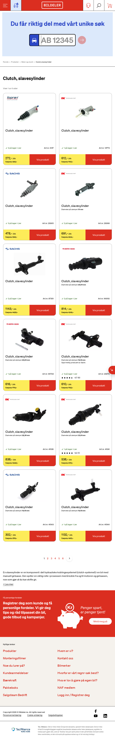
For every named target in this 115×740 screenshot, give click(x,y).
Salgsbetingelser (55, 715)
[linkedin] (105, 716)
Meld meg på (100, 621)
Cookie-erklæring (34, 715)
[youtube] (95, 716)
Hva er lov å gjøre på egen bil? (77, 680)
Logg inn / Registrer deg (74, 695)
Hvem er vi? (65, 651)
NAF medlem (66, 687)
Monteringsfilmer (14, 658)
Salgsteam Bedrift (15, 695)
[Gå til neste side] (69, 558)
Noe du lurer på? (14, 665)
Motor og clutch (27, 62)
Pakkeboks (10, 687)
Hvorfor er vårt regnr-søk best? (78, 673)
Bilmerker (64, 665)
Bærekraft (9, 680)
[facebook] (95, 711)
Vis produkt (43, 159)
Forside (6, 62)
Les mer (9, 584)
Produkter (15, 62)
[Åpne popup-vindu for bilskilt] (16, 5)
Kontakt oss (65, 658)
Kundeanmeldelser (15, 673)
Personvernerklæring (12, 715)
